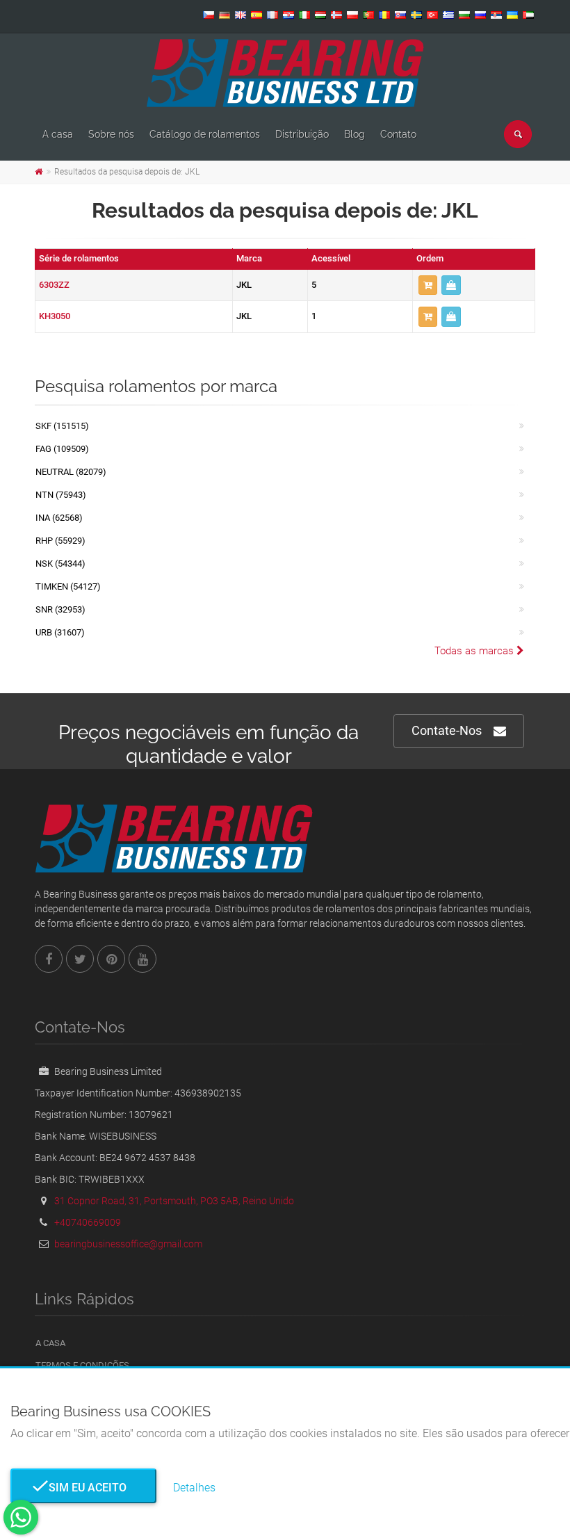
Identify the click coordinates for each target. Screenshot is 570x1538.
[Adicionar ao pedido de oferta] (427, 285)
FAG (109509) (62, 449)
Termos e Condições (82, 1365)
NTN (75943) (60, 494)
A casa (57, 134)
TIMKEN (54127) (68, 586)
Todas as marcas (475, 651)
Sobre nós (111, 134)
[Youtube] (142, 959)
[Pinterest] (111, 959)
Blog (354, 134)
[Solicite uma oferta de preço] (451, 285)
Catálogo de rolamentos (204, 134)
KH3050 (54, 316)
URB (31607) (60, 632)
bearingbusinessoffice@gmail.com (128, 1243)
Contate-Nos (447, 730)
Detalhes (194, 1487)
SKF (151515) (62, 426)
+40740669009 (87, 1222)
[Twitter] (80, 959)
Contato (398, 134)
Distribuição (302, 134)
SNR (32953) (60, 609)
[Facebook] (49, 959)
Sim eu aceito (83, 1487)
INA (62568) (59, 517)
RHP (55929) (60, 540)
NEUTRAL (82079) (70, 472)
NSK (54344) (60, 563)
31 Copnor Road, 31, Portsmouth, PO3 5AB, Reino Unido (174, 1200)
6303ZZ (54, 285)
